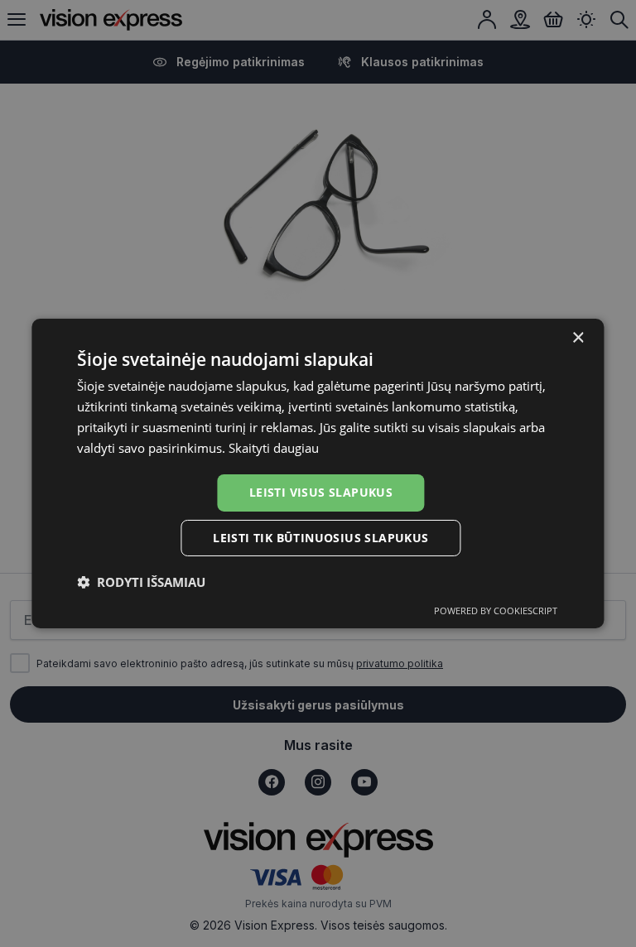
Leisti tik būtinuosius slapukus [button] (320, 538)
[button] (141, 582)
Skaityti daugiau (274, 448)
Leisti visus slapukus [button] (321, 492)
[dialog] (317, 473)
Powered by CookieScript (495, 610)
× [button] (577, 338)
